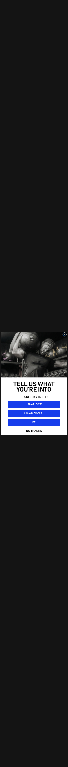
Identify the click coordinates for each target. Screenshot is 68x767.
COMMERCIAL (34, 413)
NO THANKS (34, 430)
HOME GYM (34, 404)
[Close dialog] (64, 334)
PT (34, 422)
